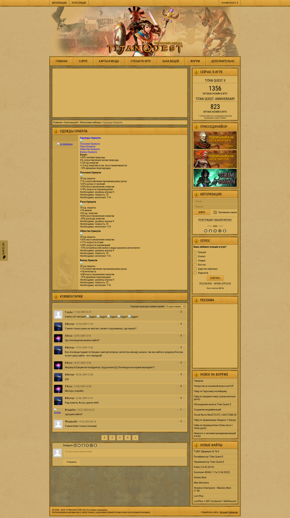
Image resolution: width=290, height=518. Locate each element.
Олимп (201, 260)
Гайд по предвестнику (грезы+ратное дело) (214, 397)
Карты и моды (109, 61)
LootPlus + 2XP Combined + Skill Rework (215, 501)
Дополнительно (222, 61)
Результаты (205, 283)
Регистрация (79, 3)
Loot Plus (199, 496)
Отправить (72, 462)
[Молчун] (58, 326)
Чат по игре (3, 249)
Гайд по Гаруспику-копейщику (210, 391)
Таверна (198, 380)
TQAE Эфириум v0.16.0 (206, 451)
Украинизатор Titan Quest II (209, 462)
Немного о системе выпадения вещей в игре (215, 434)
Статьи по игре (141, 61)
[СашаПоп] (58, 410)
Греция (202, 252)
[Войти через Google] (91, 445)
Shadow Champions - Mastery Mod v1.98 (212, 489)
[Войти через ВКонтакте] (79, 445)
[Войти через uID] (75, 445)
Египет (202, 256)
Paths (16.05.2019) (204, 467)
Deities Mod (200, 477)
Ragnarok (203, 273)
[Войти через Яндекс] (87, 445)
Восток (202, 264)
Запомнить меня (227, 212)
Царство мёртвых (208, 268)
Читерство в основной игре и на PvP (214, 386)
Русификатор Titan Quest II (208, 456)
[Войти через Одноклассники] (95, 445)
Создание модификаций (207, 409)
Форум (195, 61)
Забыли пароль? (223, 220)
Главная (61, 61)
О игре (83, 61)
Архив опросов (222, 283)
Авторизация (59, 3)
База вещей (171, 61)
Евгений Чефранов (229, 512)
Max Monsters (201, 482)
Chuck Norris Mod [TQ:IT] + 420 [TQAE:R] (215, 414)
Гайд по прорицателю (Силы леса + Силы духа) (213, 426)
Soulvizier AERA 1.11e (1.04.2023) (212, 472)
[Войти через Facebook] (83, 445)
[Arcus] (58, 338)
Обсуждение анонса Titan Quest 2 (212, 404)
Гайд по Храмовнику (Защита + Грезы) (215, 420)
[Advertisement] (119, 92)
